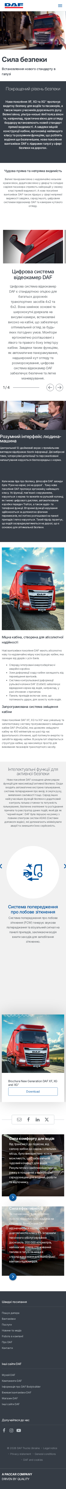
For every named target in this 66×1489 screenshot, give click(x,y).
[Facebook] (5, 1431)
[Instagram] (12, 1431)
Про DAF (7, 1342)
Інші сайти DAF (11, 1404)
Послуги (7, 1324)
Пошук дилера (10, 1312)
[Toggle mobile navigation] (62, 5)
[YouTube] (20, 1431)
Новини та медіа (11, 1330)
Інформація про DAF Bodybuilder (21, 1386)
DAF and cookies (33, 1459)
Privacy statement (20, 1453)
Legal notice (50, 1448)
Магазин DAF (10, 1398)
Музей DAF (8, 1374)
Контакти (7, 1347)
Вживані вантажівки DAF (16, 1392)
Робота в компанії (12, 1336)
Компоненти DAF (12, 1380)
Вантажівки (9, 1318)
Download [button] (33, 1091)
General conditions (45, 1453)
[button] (50, 387)
